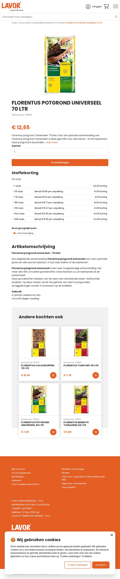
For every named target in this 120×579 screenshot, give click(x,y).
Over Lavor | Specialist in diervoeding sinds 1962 (83, 478)
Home (14, 23)
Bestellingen (18, 476)
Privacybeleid (68, 487)
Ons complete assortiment (26, 484)
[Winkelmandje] (108, 6)
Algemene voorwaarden (74, 483)
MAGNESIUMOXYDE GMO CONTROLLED (31, 504)
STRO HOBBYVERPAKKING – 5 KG (27, 500)
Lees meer (52, 142)
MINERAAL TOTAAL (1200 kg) (25, 512)
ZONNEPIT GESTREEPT (22, 508)
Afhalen (66, 472)
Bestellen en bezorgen (73, 469)
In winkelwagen (60, 162)
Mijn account (18, 469)
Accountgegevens (21, 472)
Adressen (16, 480)
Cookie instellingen (78, 565)
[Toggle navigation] (115, 6)
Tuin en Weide (24, 23)
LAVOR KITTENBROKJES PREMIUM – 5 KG (31, 515)
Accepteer (101, 565)
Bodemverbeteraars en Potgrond (48, 23)
